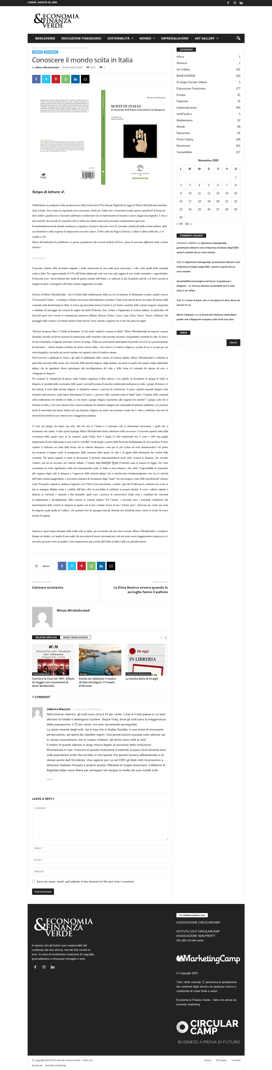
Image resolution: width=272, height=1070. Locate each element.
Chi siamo (221, 1060)
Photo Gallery (185, 139)
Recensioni (51, 52)
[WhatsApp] (65, 79)
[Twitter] (46, 79)
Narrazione (183, 133)
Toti (179, 262)
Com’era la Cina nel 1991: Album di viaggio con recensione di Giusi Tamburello (53, 682)
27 (217, 209)
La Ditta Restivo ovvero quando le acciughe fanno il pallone (140, 589)
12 (208, 193)
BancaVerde (45, 38)
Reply (50, 779)
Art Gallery (183, 69)
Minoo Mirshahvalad (47, 67)
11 (199, 193)
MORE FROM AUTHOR (75, 637)
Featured (182, 101)
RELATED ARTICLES (46, 637)
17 (189, 201)
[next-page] (166, 637)
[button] (238, 38)
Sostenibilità (119, 38)
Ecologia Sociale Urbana (192, 82)
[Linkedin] (241, 3)
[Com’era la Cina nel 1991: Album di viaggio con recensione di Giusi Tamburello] (53, 660)
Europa (83, 673)
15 (235, 193)
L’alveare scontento (47, 587)
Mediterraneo (185, 120)
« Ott (180, 223)
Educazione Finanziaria (81, 38)
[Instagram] (234, 3)
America (182, 63)
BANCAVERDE (186, 75)
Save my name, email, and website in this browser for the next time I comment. (86, 881)
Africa (180, 56)
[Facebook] (228, 3)
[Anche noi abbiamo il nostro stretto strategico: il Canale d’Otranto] (100, 660)
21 (226, 201)
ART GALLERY (205, 38)
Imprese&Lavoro (174, 38)
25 (199, 209)
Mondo (145, 38)
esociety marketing (188, 1004)
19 (208, 201)
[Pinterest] (56, 79)
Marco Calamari (185, 314)
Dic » (188, 223)
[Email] (85, 79)
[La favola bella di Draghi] (147, 660)
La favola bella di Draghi (142, 678)
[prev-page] (161, 637)
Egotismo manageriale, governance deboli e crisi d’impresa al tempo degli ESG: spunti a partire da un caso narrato (208, 248)
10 (189, 193)
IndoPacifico (184, 114)
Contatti (236, 1060)
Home (35, 47)
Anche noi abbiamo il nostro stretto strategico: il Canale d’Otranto (97, 682)
